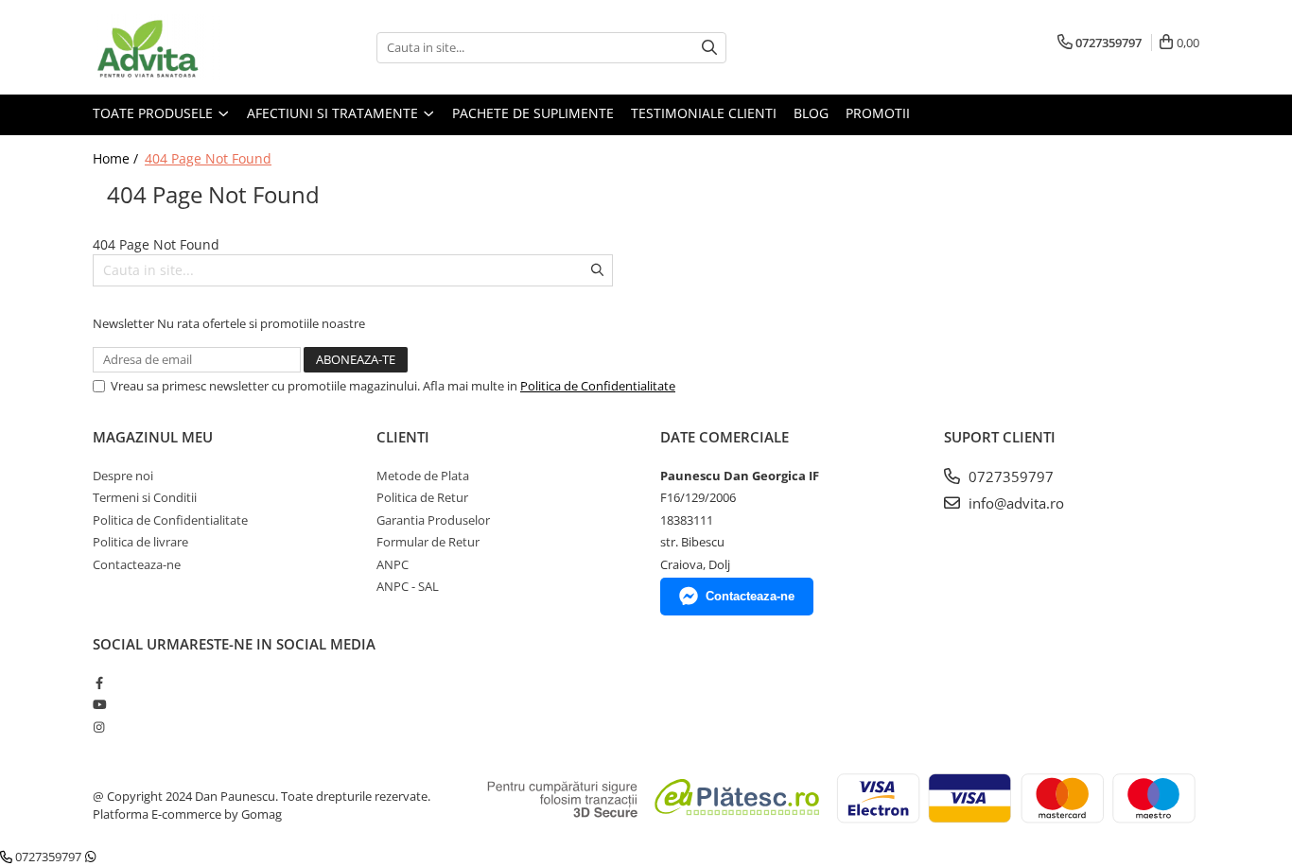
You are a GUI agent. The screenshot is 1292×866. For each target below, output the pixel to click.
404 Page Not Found (208, 158)
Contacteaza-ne (137, 564)
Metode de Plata (422, 475)
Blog (811, 113)
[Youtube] (99, 704)
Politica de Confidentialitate (597, 385)
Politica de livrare (140, 541)
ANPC (392, 564)
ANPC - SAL (407, 586)
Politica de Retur (422, 497)
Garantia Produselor (433, 519)
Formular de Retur (428, 541)
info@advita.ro (1014, 503)
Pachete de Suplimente (533, 113)
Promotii (878, 113)
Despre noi (123, 475)
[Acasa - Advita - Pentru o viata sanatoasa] (187, 47)
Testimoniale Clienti (704, 113)
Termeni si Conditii (145, 497)
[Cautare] (709, 47)
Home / (117, 158)
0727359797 (1009, 476)
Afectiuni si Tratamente (334, 113)
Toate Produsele (155, 113)
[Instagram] (99, 727)
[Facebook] (99, 682)
